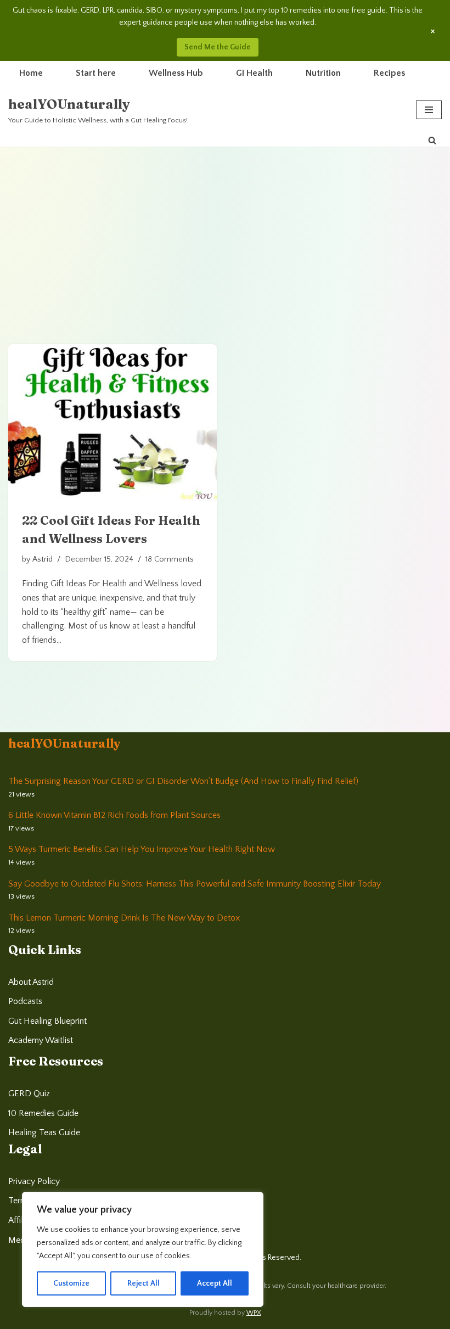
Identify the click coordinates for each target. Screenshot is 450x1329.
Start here (96, 73)
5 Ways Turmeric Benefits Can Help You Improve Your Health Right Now (141, 849)
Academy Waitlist (40, 1040)
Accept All (214, 1283)
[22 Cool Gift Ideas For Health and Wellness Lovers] (112, 422)
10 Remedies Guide (43, 1113)
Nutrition (323, 73)
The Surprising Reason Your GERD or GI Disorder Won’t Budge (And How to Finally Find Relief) (183, 781)
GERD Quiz (29, 1093)
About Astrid (31, 982)
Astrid (42, 559)
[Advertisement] (225, 229)
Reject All (143, 1283)
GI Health (254, 73)
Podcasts (25, 1001)
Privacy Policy (34, 1181)
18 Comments (169, 559)
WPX (253, 1312)
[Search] (432, 140)
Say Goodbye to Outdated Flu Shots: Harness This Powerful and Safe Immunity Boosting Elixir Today (194, 884)
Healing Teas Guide (44, 1132)
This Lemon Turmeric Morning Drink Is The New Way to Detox (124, 918)
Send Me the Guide (217, 47)
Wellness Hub (176, 73)
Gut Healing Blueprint (47, 1021)
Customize (71, 1283)
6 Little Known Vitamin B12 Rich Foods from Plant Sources (114, 815)
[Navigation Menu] (429, 109)
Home (31, 73)
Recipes (389, 73)
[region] (142, 1249)
